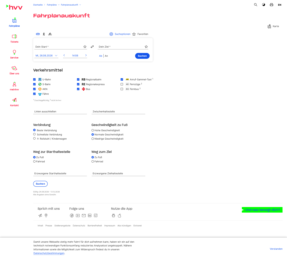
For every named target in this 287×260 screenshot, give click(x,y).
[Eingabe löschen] (143, 109)
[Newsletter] (84, 215)
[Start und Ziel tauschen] (92, 46)
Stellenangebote (62, 225)
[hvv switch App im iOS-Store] (120, 215)
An (106, 55)
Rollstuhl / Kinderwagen (53, 138)
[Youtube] (78, 215)
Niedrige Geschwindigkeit (108, 138)
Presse (48, 225)
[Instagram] (96, 215)
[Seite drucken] (271, 5)
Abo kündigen (124, 225)
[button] (14, 22)
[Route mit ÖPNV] (39, 34)
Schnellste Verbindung (49, 134)
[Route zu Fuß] (45, 34)
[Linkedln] (90, 215)
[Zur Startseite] (14, 7)
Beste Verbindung (46, 130)
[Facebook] (72, 215)
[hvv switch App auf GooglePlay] (114, 215)
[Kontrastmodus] (263, 4)
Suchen (142, 55)
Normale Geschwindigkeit (108, 134)
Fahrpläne (52, 4)
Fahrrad (40, 161)
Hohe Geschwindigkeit (107, 130)
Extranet (137, 225)
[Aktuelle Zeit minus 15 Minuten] (64, 55)
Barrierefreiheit (95, 225)
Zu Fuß (40, 157)
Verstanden (276, 248)
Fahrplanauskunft (69, 4)
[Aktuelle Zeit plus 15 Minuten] (86, 55)
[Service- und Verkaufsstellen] (47, 215)
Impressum (109, 225)
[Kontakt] (41, 215)
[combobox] (60, 46)
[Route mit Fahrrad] (51, 34)
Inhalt (40, 225)
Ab (100, 55)
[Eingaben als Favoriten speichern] (85, 46)
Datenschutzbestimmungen (48, 253)
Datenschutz (79, 225)
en (279, 4)
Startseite (38, 4)
